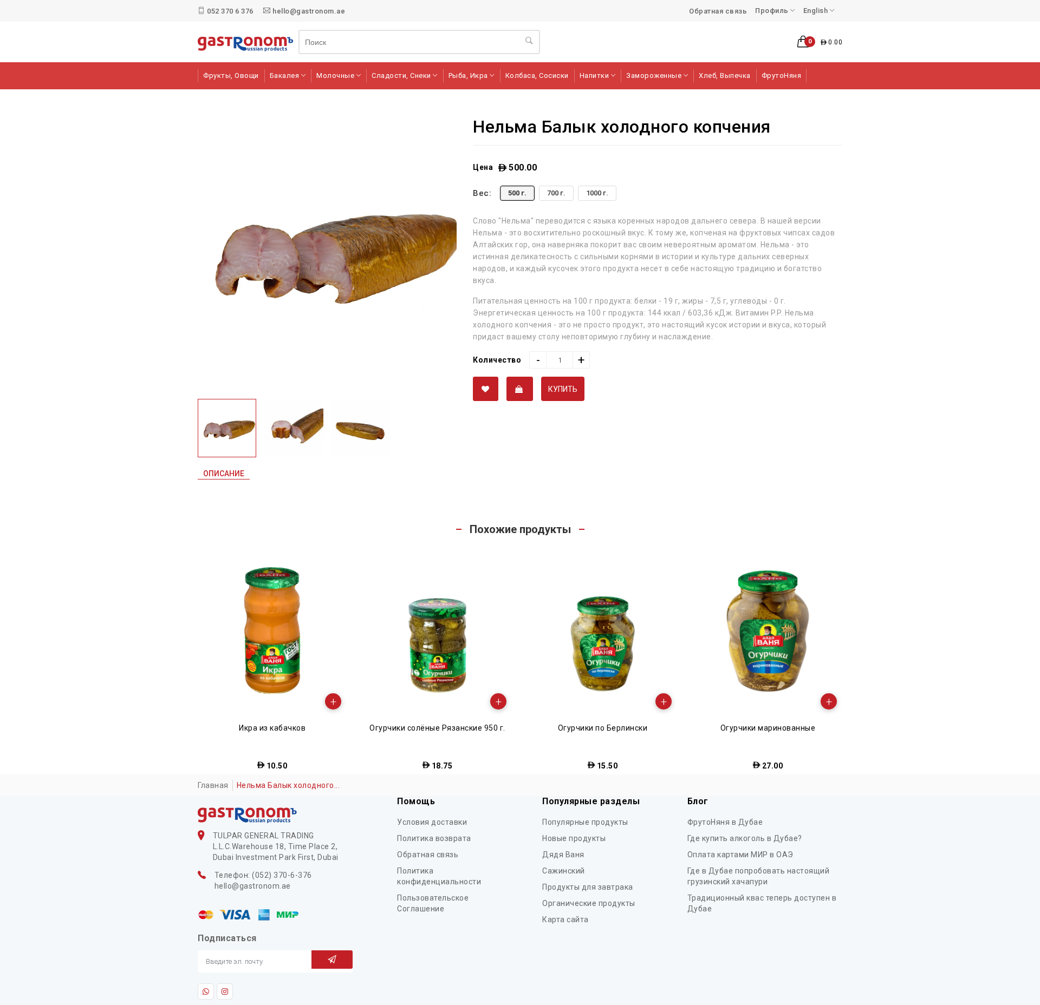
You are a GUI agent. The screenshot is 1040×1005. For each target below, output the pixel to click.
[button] (819, 42)
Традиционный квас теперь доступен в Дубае (762, 903)
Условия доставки (432, 822)
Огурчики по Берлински (438, 728)
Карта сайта (565, 919)
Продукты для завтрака (587, 887)
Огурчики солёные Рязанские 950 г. (272, 728)
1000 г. (597, 193)
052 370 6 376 (229, 11)
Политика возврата (434, 838)
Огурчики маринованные (603, 728)
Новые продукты (574, 838)
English (816, 10)
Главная (213, 785)
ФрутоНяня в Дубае (725, 822)
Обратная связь (718, 11)
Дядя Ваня (563, 854)
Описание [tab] (223, 473)
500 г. (517, 193)
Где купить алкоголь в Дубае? (744, 838)
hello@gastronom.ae (308, 11)
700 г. (556, 193)
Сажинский (563, 870)
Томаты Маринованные (768, 728)
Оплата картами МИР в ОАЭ (740, 854)
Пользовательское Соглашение (433, 903)
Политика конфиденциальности (439, 876)
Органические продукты (588, 903)
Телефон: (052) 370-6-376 (263, 875)
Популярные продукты (585, 822)
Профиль (772, 10)
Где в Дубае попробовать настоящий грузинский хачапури (758, 876)
